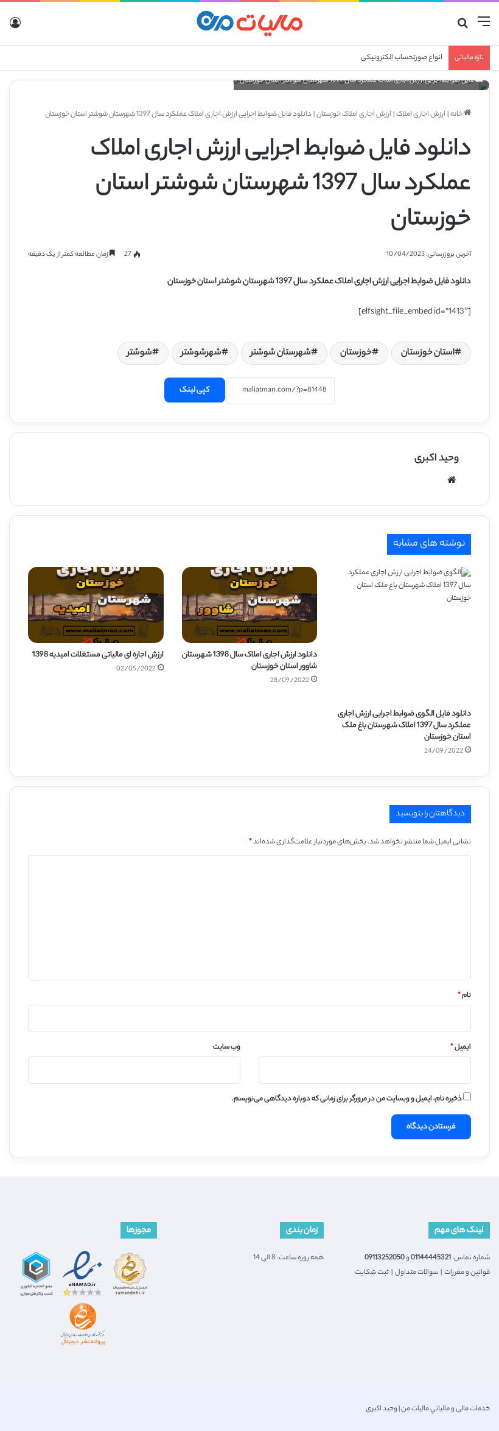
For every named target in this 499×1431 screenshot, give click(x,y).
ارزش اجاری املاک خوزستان (353, 114)
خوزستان (356, 353)
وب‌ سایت (226, 1047)
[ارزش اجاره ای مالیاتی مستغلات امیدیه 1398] (96, 605)
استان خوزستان (428, 353)
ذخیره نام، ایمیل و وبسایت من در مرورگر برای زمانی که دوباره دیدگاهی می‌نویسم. (347, 1099)
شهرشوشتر (201, 353)
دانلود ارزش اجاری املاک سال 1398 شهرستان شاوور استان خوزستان (249, 661)
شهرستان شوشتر (281, 353)
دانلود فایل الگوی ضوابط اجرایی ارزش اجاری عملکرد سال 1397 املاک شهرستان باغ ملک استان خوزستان (404, 726)
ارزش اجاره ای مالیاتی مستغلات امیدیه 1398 (98, 655)
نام (464, 996)
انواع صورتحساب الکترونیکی (401, 58)
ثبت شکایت (372, 1273)
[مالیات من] (249, 23)
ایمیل (460, 1047)
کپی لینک (195, 390)
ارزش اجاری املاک (420, 114)
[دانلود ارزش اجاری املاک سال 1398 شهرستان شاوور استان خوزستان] (250, 605)
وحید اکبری (436, 459)
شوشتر (139, 353)
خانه (457, 114)
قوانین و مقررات (467, 1273)
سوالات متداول (416, 1273)
